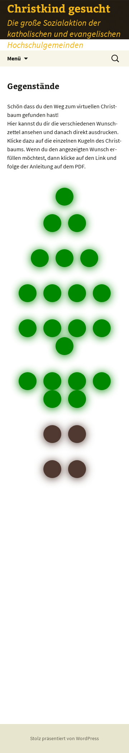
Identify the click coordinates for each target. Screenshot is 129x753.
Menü (14, 58)
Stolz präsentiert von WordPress (64, 738)
